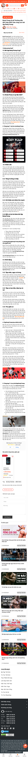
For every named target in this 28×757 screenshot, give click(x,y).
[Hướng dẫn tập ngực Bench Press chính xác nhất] (14, 555)
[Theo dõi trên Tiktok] (8, 728)
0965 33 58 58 (10, 723)
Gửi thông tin (7, 517)
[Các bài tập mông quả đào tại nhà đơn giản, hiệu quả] (14, 531)
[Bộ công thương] (7, 731)
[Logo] (3, 5)
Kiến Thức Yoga (5, 686)
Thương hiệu (11, 8)
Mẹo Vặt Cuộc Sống (6, 689)
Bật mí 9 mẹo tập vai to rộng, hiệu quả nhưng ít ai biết (12, 611)
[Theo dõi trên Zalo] (11, 728)
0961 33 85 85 (10, 719)
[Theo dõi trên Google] (14, 728)
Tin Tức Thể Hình (5, 675)
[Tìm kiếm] (22, 5)
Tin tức (16, 8)
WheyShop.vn (18, 751)
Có (10, 447)
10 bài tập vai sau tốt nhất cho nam (11, 587)
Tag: (4, 481)
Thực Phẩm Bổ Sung (6, 678)
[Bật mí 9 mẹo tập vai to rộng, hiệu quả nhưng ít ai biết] (14, 602)
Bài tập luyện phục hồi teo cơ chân (11, 634)
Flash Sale (5, 8)
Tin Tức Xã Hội (5, 692)
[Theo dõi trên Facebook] (2, 728)
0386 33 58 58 (10, 721)
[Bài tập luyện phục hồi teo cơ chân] (14, 625)
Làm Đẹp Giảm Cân (6, 680)
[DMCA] (7, 735)
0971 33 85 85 (10, 716)
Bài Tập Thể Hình (5, 672)
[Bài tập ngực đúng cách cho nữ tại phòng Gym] (14, 649)
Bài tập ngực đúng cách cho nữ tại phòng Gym (13, 658)
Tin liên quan (4, 522)
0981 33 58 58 (10, 714)
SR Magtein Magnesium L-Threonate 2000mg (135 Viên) (8, 468)
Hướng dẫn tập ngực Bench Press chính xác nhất (13, 564)
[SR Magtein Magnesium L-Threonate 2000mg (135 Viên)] (8, 461)
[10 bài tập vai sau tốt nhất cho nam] (14, 578)
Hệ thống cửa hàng (22, 8)
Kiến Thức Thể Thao (6, 683)
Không (17, 447)
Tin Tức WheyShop (6, 695)
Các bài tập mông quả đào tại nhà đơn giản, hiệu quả (14, 540)
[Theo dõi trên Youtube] (5, 728)
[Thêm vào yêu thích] (12, 456)
